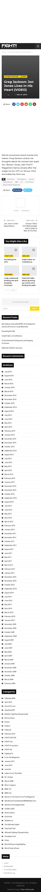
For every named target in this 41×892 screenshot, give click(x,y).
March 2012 (8, 522)
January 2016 (9, 387)
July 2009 (8, 644)
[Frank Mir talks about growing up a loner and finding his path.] (29, 270)
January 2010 (9, 620)
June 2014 (8, 419)
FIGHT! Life (9, 256)
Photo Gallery (10, 813)
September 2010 (10, 589)
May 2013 (8, 466)
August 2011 (9, 549)
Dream (7, 722)
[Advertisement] (20, 21)
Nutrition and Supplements (14, 805)
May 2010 (8, 604)
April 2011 (8, 561)
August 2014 (9, 411)
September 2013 (10, 451)
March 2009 (8, 660)
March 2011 (8, 565)
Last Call (8, 769)
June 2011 (8, 553)
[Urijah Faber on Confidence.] (29, 252)
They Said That (10, 828)
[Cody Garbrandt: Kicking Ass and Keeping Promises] (11, 270)
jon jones (31, 179)
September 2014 (10, 407)
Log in (6, 863)
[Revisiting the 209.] (11, 252)
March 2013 (8, 474)
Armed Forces (10, 706)
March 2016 (8, 384)
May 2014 (8, 423)
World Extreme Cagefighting (15, 844)
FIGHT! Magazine (21, 179)
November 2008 (10, 672)
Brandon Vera (10, 179)
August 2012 (9, 502)
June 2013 (8, 462)
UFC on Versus (29, 182)
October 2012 (9, 494)
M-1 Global (9, 777)
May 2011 (8, 557)
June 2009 (8, 648)
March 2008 (8, 679)
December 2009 (10, 624)
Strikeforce (9, 820)
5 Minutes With (10, 698)
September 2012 (10, 498)
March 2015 (8, 391)
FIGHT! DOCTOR (10, 738)
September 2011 (10, 545)
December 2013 (10, 439)
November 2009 (10, 628)
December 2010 (10, 577)
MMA (16, 182)
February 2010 (9, 616)
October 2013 (9, 447)
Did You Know (10, 718)
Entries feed (8, 866)
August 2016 (9, 376)
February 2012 (9, 526)
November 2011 (10, 537)
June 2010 (8, 600)
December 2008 (10, 668)
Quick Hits (8, 816)
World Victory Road (12, 848)
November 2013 (10, 443)
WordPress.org (9, 873)
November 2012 (10, 490)
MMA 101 (8, 789)
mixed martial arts (8, 182)
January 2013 (9, 482)
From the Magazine (12, 757)
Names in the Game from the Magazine (20, 797)
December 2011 (10, 533)
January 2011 (9, 573)
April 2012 (8, 518)
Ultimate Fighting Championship (13, 76)
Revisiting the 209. (8, 331)
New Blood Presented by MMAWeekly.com (20, 801)
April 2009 (8, 656)
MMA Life (26, 256)
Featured (8, 274)
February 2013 (9, 478)
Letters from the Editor (13, 773)
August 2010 (9, 593)
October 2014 (9, 403)
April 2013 (8, 470)
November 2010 (10, 581)
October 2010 (9, 585)
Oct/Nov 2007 (10, 809)
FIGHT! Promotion (11, 746)
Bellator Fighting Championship (16, 714)
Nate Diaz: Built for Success (12, 348)
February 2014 (9, 431)
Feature (7, 726)
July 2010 (8, 597)
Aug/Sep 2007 (10, 710)
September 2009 (10, 636)
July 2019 (8, 372)
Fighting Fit (9, 753)
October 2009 (9, 632)
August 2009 (9, 640)
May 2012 (8, 514)
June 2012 (8, 510)
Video (24, 76)
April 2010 (8, 608)
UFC (22, 182)
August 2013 (9, 455)
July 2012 (8, 506)
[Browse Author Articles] (20, 202)
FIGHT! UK (8, 749)
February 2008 (9, 683)
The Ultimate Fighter (12, 824)
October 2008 (9, 675)
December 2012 (10, 486)
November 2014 (10, 399)
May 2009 (8, 652)
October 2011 (9, 541)
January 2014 (9, 435)
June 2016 (8, 380)
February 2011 (9, 569)
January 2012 (9, 529)
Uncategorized (10, 836)
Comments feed (10, 869)
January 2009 (9, 664)
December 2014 (10, 395)
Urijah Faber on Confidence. (12, 336)
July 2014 (8, 415)
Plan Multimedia (27, 889)
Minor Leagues (10, 785)
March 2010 (8, 612)
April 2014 (8, 427)
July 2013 (8, 458)
